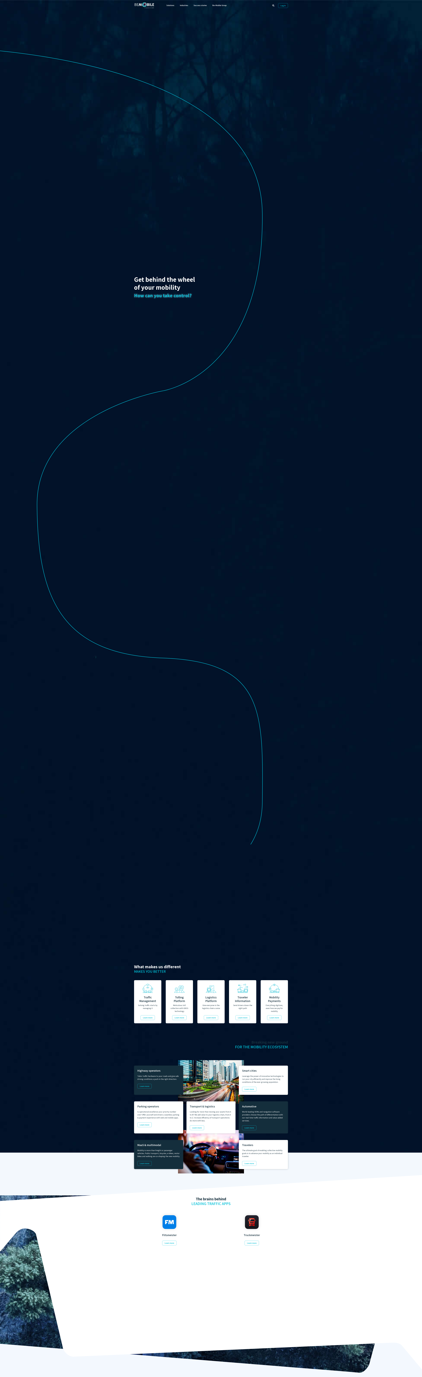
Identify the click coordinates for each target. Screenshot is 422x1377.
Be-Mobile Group (219, 5)
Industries (184, 5)
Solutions (170, 5)
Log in (283, 5)
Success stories (200, 5)
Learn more (148, 1017)
